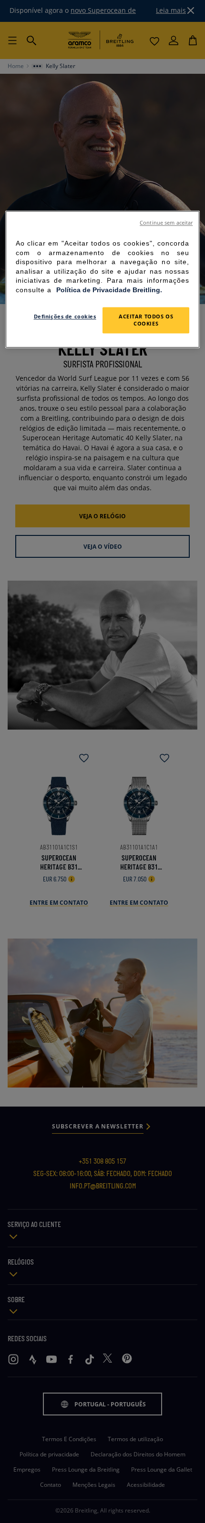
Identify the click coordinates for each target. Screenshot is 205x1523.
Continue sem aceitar (166, 222)
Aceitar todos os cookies (146, 320)
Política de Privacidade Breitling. (109, 290)
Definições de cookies (65, 316)
